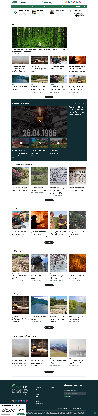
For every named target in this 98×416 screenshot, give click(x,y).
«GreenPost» (28, 412)
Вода (13, 84)
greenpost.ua (39, 413)
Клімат (17, 251)
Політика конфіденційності (63, 408)
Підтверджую (21, 414)
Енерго (39, 6)
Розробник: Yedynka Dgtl (81, 408)
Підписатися (67, 396)
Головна (13, 20)
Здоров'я (33, 6)
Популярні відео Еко (21, 103)
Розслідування (63, 6)
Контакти (52, 387)
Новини (14, 6)
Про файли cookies (5, 414)
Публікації (21, 6)
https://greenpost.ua (76, 412)
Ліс (69, 84)
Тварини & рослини (53, 84)
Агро (44, 6)
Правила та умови (72, 408)
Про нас (52, 384)
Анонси (55, 6)
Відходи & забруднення (25, 336)
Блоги (49, 6)
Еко (27, 6)
